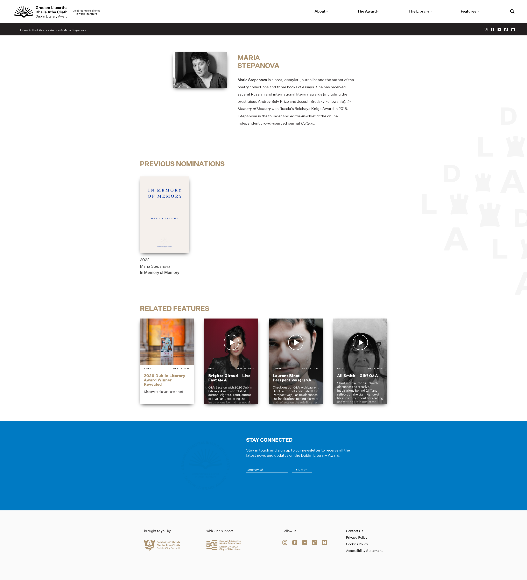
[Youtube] (499, 29)
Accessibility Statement (364, 551)
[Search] (512, 12)
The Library (418, 11)
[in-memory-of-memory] (164, 214)
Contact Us (354, 531)
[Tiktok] (506, 29)
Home (24, 30)
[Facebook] (492, 29)
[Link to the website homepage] (57, 12)
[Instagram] (485, 29)
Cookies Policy (357, 544)
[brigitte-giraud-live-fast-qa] (231, 361)
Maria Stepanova (155, 266)
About (320, 11)
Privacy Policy (356, 537)
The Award (367, 11)
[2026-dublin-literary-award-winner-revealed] (167, 361)
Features (468, 11)
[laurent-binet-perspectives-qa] (296, 361)
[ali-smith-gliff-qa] (360, 361)
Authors (55, 30)
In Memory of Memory (159, 272)
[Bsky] (513, 29)
